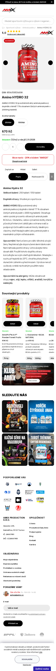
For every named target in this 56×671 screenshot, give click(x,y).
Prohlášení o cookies (12, 568)
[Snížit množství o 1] (5, 146)
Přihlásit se (13, 623)
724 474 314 (15, 592)
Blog (31, 536)
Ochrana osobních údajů (13, 572)
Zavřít (16, 172)
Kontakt (32, 540)
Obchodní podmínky (11, 580)
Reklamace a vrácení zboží (14, 576)
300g (29, 358)
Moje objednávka (10, 559)
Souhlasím (27, 659)
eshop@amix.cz (17, 595)
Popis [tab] (18, 176)
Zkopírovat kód (19, 161)
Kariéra (32, 544)
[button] (5, 62)
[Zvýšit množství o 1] (20, 146)
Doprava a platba (10, 564)
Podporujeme (35, 532)
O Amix (32, 523)
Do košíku (41, 147)
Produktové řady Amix (38, 528)
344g (6, 358)
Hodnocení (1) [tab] (38, 176)
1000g (38, 358)
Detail (12, 324)
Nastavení (27, 665)
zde (40, 652)
